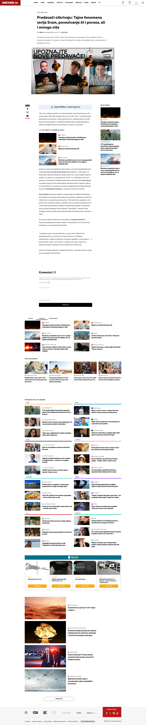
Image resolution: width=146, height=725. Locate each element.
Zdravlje (79, 2)
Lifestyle (60, 2)
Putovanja (69, 2)
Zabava (93, 2)
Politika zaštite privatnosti (59, 721)
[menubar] (143, 2)
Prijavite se (65, 305)
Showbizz (50, 2)
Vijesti (36, 2)
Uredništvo (27, 721)
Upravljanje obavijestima (89, 721)
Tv (99, 2)
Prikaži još (59, 698)
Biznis (86, 2)
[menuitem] (143, 3)
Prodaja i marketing (37, 721)
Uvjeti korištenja (47, 721)
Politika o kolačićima (73, 721)
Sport (43, 2)
